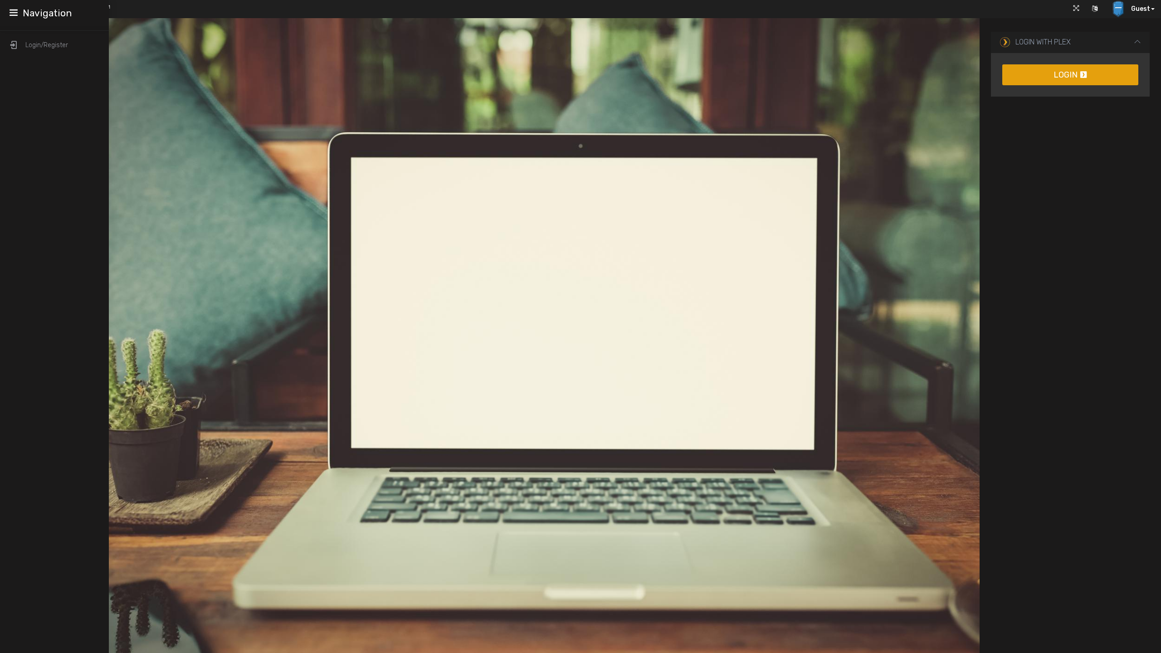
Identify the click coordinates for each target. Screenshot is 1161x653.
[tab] (1070, 42)
